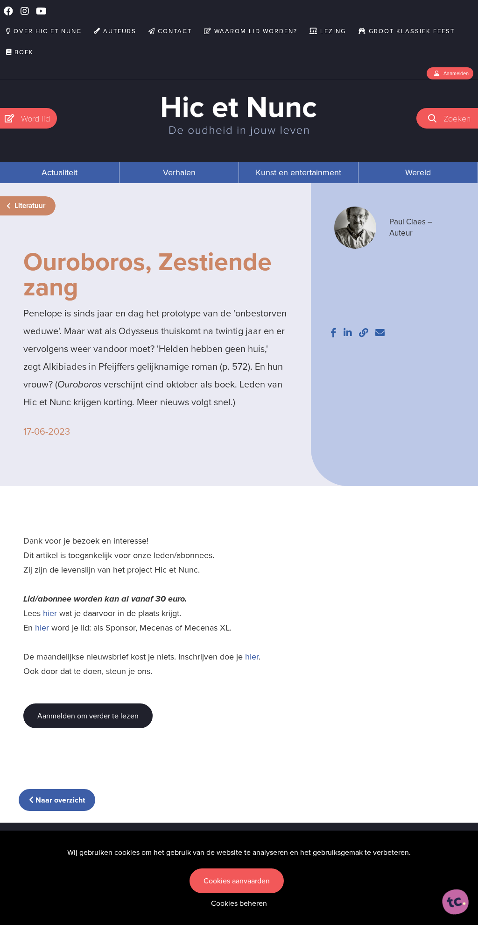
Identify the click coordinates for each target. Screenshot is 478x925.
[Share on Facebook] (333, 332)
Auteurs (118, 31)
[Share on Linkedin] (348, 332)
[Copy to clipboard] (363, 332)
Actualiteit (59, 172)
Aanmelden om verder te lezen (88, 715)
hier (50, 613)
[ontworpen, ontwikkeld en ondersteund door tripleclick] (455, 902)
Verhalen (179, 172)
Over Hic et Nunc (46, 31)
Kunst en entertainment (298, 172)
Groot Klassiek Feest (410, 31)
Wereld (418, 172)
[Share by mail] (380, 332)
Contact (173, 31)
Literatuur (29, 206)
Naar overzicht (59, 800)
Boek (23, 52)
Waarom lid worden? (254, 31)
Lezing (332, 31)
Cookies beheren (239, 903)
